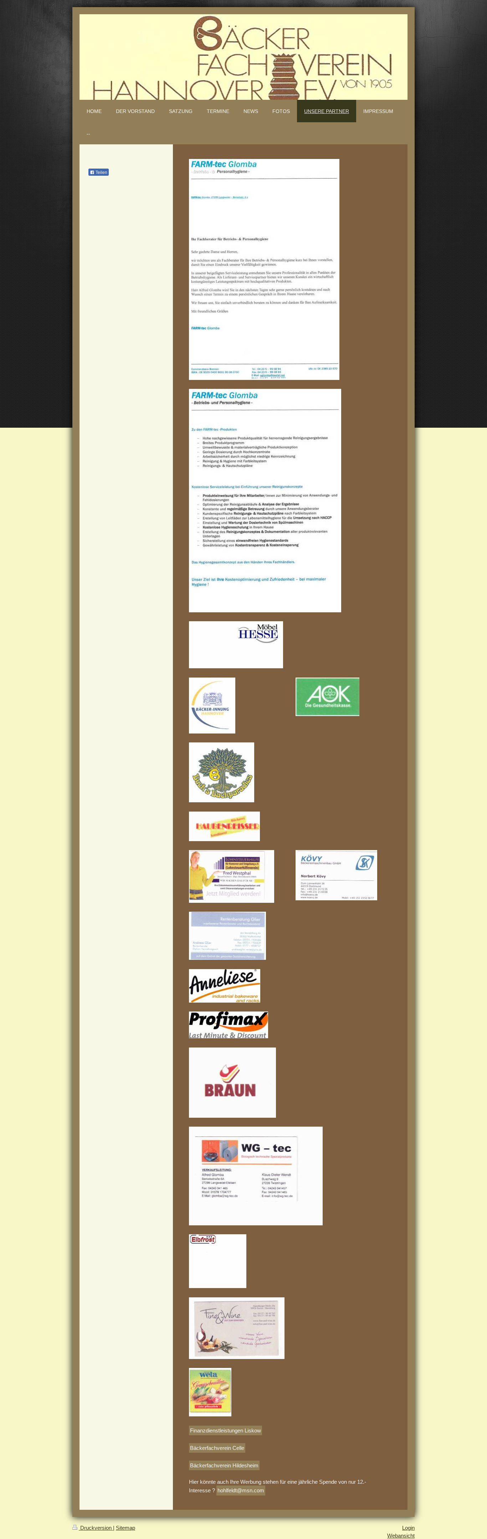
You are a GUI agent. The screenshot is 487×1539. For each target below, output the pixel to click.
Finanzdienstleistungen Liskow (225, 1430)
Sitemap (125, 1528)
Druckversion (96, 1528)
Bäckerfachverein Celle (217, 1448)
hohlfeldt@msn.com (240, 1490)
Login (408, 1528)
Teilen (100, 172)
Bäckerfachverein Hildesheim (224, 1465)
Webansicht (401, 1536)
